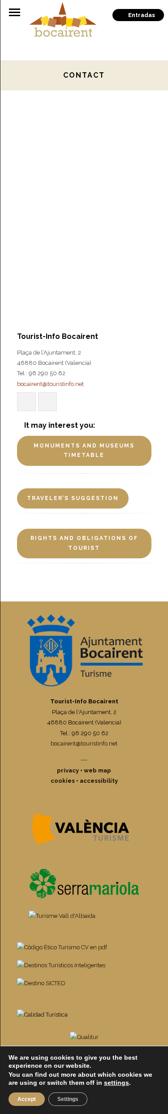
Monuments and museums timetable (84, 451)
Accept (26, 1099)
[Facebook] (26, 402)
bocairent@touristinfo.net (50, 384)
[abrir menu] (14, 12)
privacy (68, 770)
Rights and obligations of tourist (84, 543)
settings (116, 1082)
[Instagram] (47, 402)
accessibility (99, 780)
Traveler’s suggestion (73, 498)
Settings (67, 1099)
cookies (63, 780)
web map (97, 770)
